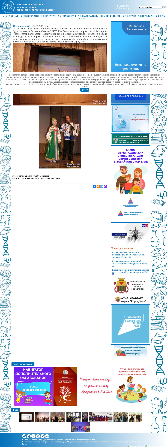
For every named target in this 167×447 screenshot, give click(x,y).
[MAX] (105, 186)
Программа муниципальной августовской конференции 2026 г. (130, 262)
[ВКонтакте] (94, 186)
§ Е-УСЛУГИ (129, 16)
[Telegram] (101, 186)
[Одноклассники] (98, 186)
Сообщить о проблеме (130, 96)
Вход (24, 444)
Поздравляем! (21, 26)
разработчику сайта (86, 440)
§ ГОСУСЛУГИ (146, 16)
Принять (84, 90)
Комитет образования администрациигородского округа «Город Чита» (36, 7)
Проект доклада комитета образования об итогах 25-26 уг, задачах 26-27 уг (128, 254)
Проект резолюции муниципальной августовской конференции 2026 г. (130, 271)
